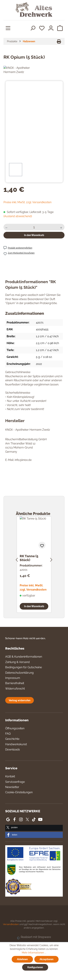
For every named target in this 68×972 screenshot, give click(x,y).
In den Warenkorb (34, 235)
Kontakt (10, 776)
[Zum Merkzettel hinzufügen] (42, 545)
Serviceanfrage (15, 781)
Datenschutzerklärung (19, 672)
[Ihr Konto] (50, 28)
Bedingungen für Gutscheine (23, 667)
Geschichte (12, 739)
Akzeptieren (46, 959)
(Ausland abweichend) (17, 216)
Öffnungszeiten (14, 728)
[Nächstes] (51, 559)
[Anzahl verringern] (6, 227)
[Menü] (8, 28)
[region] (34, 132)
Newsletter (12, 787)
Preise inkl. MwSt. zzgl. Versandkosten (27, 202)
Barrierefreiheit (14, 683)
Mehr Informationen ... (34, 952)
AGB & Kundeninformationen (23, 656)
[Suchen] (32, 28)
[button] (34, 828)
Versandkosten (11, 924)
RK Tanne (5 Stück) (29, 558)
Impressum (12, 678)
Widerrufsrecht (15, 688)
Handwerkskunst (16, 744)
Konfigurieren (35, 967)
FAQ (8, 733)
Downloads (12, 749)
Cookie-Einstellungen (19, 792)
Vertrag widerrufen (19, 700)
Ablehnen (22, 959)
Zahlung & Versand (17, 662)
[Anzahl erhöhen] (61, 227)
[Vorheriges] (16, 559)
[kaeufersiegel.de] (18, 887)
